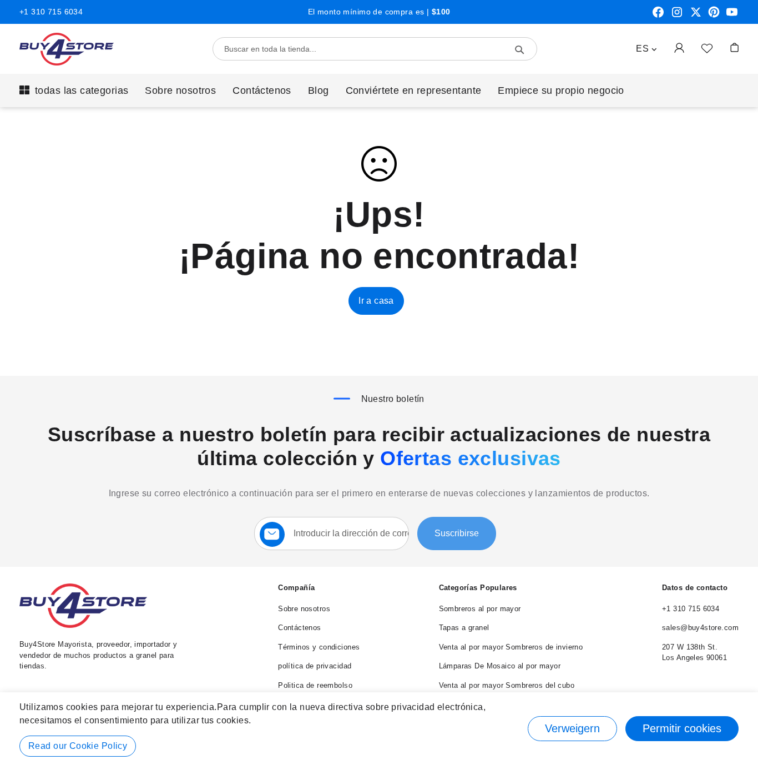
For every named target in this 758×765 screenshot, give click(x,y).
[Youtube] (732, 16)
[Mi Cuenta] (679, 47)
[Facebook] (658, 16)
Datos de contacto (694, 587)
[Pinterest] (714, 16)
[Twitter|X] (696, 16)
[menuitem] (73, 90)
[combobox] (375, 49)
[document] (379, 728)
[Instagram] (677, 16)
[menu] (379, 90)
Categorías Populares (478, 587)
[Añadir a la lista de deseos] (707, 47)
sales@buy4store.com (700, 627)
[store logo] (66, 49)
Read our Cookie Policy (77, 746)
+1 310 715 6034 (51, 11)
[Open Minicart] (734, 47)
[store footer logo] (83, 625)
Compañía (296, 587)
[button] (646, 49)
